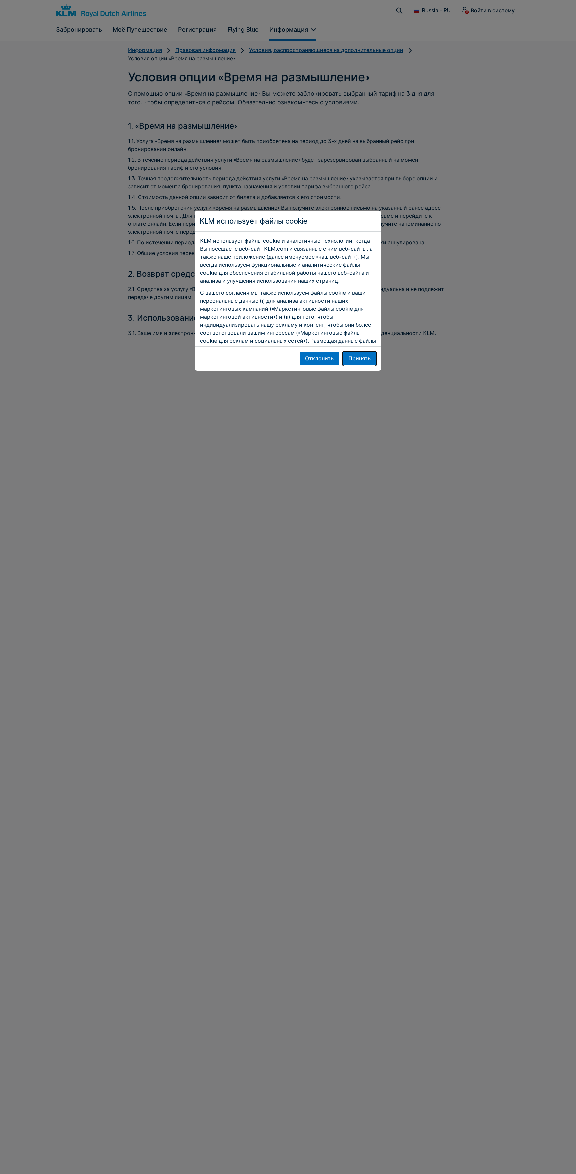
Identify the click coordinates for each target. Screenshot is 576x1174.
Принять (359, 358)
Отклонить (319, 358)
